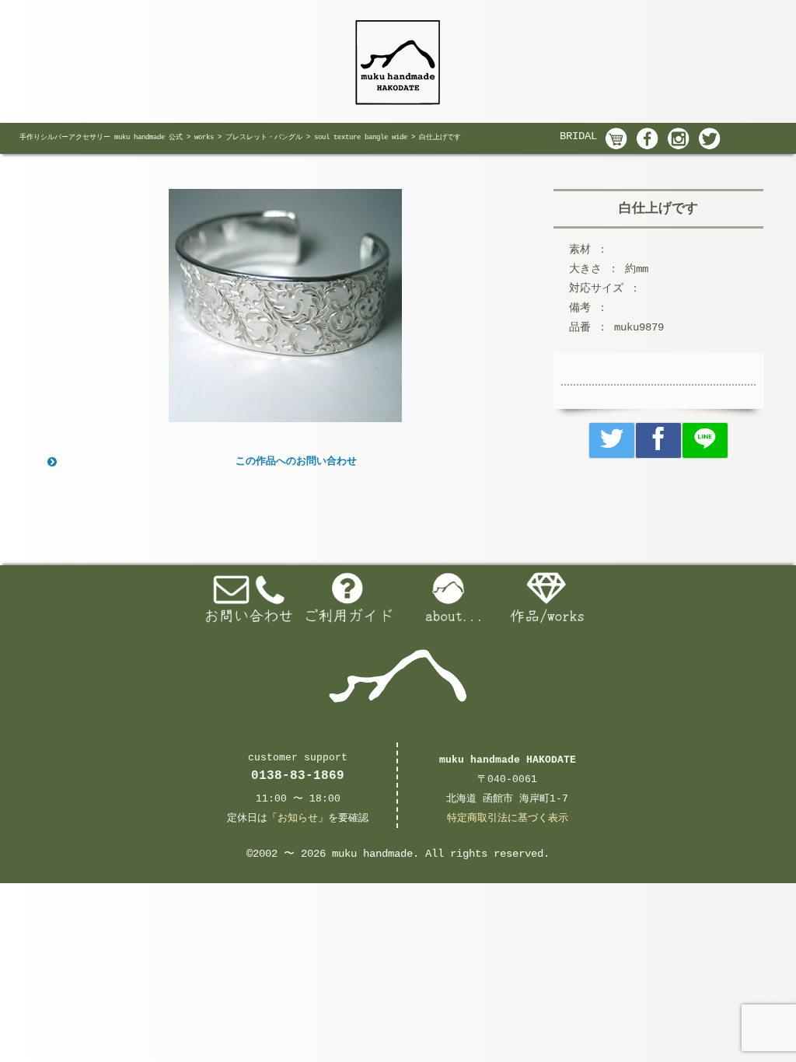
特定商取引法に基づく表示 (507, 818)
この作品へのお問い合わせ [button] (296, 461)
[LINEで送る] (705, 440)
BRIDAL (578, 136)
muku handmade (372, 853)
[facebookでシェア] (658, 440)
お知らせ (298, 818)
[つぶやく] (611, 440)
